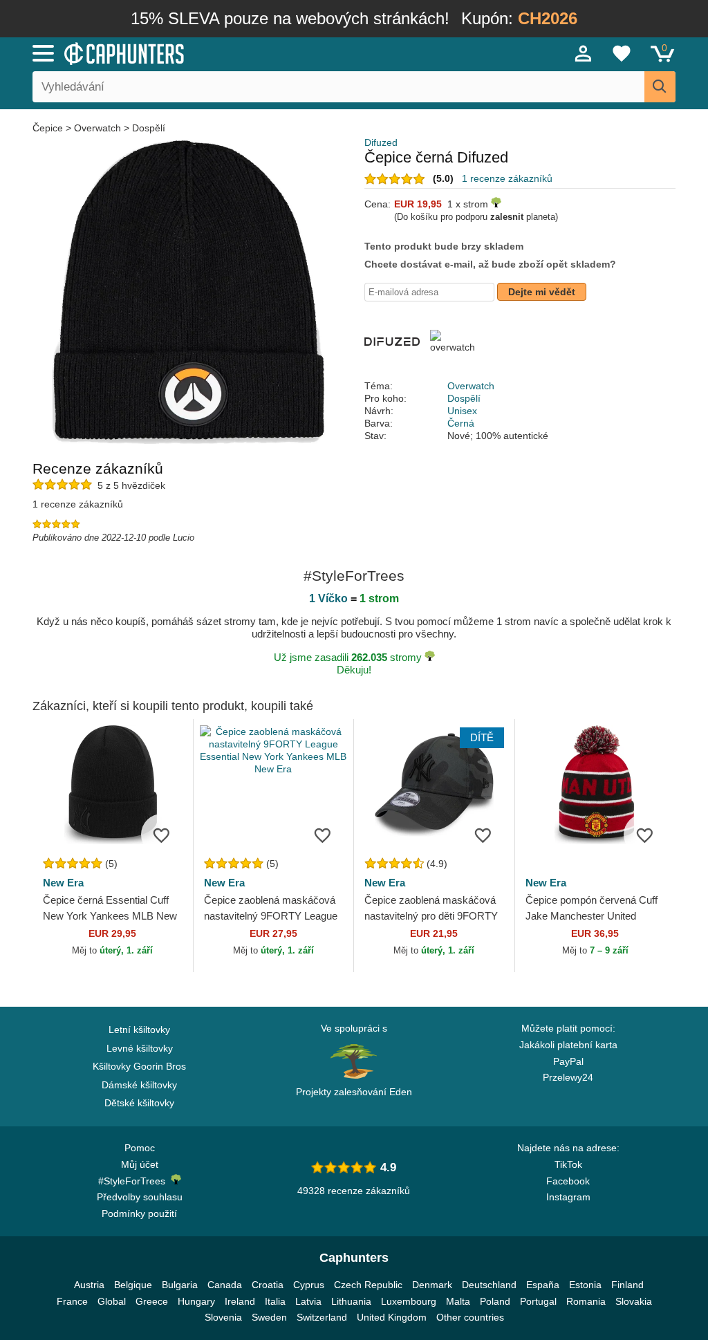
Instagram (568, 1196)
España (542, 1284)
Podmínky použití (139, 1213)
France (72, 1301)
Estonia (585, 1284)
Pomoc (139, 1147)
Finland (627, 1284)
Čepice (49, 127)
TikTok (568, 1164)
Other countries (470, 1317)
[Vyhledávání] (660, 86)
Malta (458, 1301)
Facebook (568, 1181)
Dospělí (148, 127)
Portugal (538, 1301)
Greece (152, 1301)
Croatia (267, 1284)
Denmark (432, 1284)
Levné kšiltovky (139, 1048)
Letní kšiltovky (139, 1029)
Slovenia (223, 1317)
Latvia (308, 1301)
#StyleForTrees (134, 1181)
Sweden (269, 1317)
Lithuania (351, 1301)
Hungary (196, 1301)
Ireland (240, 1301)
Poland (495, 1301)
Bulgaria (180, 1284)
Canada (224, 1284)
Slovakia (633, 1301)
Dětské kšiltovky (139, 1102)
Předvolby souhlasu (140, 1196)
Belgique (133, 1284)
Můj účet (139, 1164)
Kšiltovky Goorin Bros (139, 1066)
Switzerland (322, 1317)
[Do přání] (162, 834)
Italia (275, 1301)
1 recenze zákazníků (507, 178)
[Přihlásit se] (583, 53)
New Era (63, 882)
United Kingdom (392, 1317)
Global (111, 1301)
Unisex (462, 410)
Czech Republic (368, 1284)
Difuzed (381, 142)
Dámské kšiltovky (139, 1084)
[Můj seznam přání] (621, 53)
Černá (460, 423)
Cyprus (308, 1284)
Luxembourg (408, 1301)
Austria (89, 1284)
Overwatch (97, 127)
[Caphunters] (215, 52)
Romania (586, 1301)
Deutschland (489, 1284)
